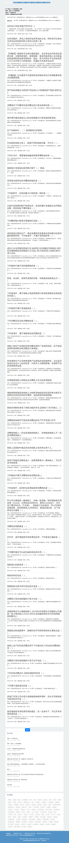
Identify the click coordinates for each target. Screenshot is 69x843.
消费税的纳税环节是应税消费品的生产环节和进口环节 (31, 420)
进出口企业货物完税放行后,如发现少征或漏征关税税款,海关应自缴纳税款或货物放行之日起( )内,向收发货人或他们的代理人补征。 (34, 250)
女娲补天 (26, 814)
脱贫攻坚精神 (38, 821)
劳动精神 (42, 824)
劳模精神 (18, 821)
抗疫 (15, 814)
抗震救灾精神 (46, 819)
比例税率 (10, 804)
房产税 (54, 799)
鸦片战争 (20, 802)
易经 (55, 812)
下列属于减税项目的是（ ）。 (20, 686)
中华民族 (10, 814)
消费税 (9, 799)
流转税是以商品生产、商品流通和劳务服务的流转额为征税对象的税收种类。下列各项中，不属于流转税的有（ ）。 (34, 234)
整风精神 (56, 821)
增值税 (14, 799)
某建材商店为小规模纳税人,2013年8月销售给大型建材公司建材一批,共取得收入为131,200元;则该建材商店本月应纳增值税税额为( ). (34, 613)
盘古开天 (20, 814)
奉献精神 (53, 824)
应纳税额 (16, 804)
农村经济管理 (21, 48)
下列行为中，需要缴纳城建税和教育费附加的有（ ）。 (31, 155)
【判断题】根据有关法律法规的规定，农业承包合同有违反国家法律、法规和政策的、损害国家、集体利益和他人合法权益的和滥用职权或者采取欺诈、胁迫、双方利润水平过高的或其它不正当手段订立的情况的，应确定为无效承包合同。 (34, 57)
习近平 (28, 809)
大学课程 (22, 2)
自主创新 (50, 812)
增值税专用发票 (56, 804)
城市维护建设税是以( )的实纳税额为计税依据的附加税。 (32, 118)
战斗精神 (24, 826)
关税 (34, 799)
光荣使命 (34, 809)
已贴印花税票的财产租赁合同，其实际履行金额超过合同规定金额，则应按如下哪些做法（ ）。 (34, 207)
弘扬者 (19, 817)
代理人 (30, 807)
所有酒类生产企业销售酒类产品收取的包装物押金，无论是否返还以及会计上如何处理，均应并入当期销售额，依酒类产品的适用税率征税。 (34, 363)
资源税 (9, 802)
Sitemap (47, 838)
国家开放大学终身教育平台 (44, 833)
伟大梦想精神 (11, 812)
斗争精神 (50, 821)
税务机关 (45, 799)
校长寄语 (9, 784)
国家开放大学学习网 (30, 833)
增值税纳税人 (11, 807)
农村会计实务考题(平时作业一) (21, 26)
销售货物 (18, 807)
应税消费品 (25, 799)
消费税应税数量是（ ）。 (18, 526)
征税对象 (40, 804)
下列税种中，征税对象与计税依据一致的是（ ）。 (29, 193)
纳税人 (19, 799)
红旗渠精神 (24, 819)
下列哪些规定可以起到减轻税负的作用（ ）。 (27, 552)
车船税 (59, 799)
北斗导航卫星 (43, 812)
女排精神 (52, 819)
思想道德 (54, 807)
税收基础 (20, 100)
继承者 (14, 817)
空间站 (58, 814)
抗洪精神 (39, 819)
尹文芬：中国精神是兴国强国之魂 (16, 748)
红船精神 (31, 817)
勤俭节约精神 (17, 826)
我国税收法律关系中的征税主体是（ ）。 (25, 586)
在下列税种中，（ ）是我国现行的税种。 (25, 130)
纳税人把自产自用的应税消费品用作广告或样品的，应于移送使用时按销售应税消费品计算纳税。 (34, 347)
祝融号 (42, 814)
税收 (33, 802)
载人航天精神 (11, 821)
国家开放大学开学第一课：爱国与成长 (17, 779)
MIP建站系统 (31, 840)
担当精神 (17, 824)
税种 (50, 799)
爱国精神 (30, 826)
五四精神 (25, 817)
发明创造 (18, 812)
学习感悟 (28, 2)
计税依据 (39, 799)
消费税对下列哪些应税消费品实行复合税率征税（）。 (31, 105)
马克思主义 (10, 809)
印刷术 (28, 812)
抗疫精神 (45, 821)
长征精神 (55, 817)
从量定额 (34, 804)
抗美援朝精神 (11, 819)
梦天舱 (47, 814)
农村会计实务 (21, 33)
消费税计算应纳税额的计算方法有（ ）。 (25, 599)
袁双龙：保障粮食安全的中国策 (15, 754)
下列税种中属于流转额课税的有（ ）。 (24, 266)
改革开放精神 (32, 819)
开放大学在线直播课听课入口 (27, 835)
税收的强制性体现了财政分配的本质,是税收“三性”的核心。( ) (34, 408)
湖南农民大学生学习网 (12, 835)
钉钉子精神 (10, 824)
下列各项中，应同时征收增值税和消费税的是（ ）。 (30, 488)
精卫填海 (38, 814)
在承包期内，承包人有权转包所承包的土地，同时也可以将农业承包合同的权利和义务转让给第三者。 (34, 39)
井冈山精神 (42, 817)
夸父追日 (32, 814)
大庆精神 (18, 819)
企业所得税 (36, 807)
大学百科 (34, 2)
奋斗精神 (47, 824)
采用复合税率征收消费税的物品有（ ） (24, 180)
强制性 (44, 804)
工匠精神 (31, 821)
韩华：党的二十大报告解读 (14, 743)
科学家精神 (24, 821)
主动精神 (29, 824)
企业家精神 (35, 824)
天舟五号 (53, 814)
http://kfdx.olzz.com (34, 838)
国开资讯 (16, 2)
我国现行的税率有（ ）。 (18, 565)
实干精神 (23, 824)
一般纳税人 (43, 802)
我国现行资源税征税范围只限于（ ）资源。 (26, 168)
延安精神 (49, 817)
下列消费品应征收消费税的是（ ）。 (23, 321)
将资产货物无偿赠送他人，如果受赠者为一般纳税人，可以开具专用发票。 (26, 764)
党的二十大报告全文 (12, 738)
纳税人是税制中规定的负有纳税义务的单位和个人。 (30, 448)
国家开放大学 (27, 802)
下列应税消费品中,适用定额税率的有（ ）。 (27, 673)
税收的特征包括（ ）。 (17, 575)
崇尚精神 (23, 809)
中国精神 (48, 807)
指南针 (37, 812)
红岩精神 (36, 817)
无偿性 (49, 804)
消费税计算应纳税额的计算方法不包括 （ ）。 (28, 660)
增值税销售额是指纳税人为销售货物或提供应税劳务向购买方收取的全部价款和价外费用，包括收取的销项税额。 (34, 394)
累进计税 (28, 804)
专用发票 (38, 802)
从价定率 (22, 804)
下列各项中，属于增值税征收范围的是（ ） (26, 333)
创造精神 (10, 826)
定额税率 (57, 802)
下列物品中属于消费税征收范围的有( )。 (25, 475)
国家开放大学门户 (18, 833)
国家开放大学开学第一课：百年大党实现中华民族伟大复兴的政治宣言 (25, 774)
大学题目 (41, 2)
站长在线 (43, 840)
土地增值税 (50, 802)
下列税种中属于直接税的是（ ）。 (22, 308)
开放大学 (8, 2)
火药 (33, 812)
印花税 (14, 802)
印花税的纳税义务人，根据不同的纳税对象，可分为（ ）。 (33, 143)
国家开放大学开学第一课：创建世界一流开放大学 (20, 759)
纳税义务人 (24, 807)
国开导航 (47, 2)
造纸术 (23, 812)
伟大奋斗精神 (48, 809)
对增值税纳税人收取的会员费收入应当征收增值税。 (30, 380)
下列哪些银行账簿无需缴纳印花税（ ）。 (25, 221)
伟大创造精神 (41, 809)
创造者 (9, 817)
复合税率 (43, 807)
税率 (31, 799)
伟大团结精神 (56, 809)
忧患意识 (17, 809)
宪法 (8, 769)
